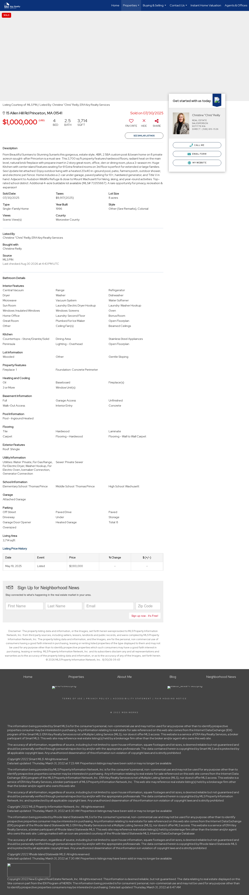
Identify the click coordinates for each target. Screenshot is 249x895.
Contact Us (179, 7)
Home (115, 5)
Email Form (199, 154)
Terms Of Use (72, 699)
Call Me (199, 145)
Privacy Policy (98, 699)
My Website (199, 162)
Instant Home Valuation (206, 5)
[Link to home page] (14, 5)
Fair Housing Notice (171, 699)
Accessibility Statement (132, 699)
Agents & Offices (236, 5)
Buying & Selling (155, 7)
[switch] (131, 124)
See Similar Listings (144, 135)
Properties (131, 7)
